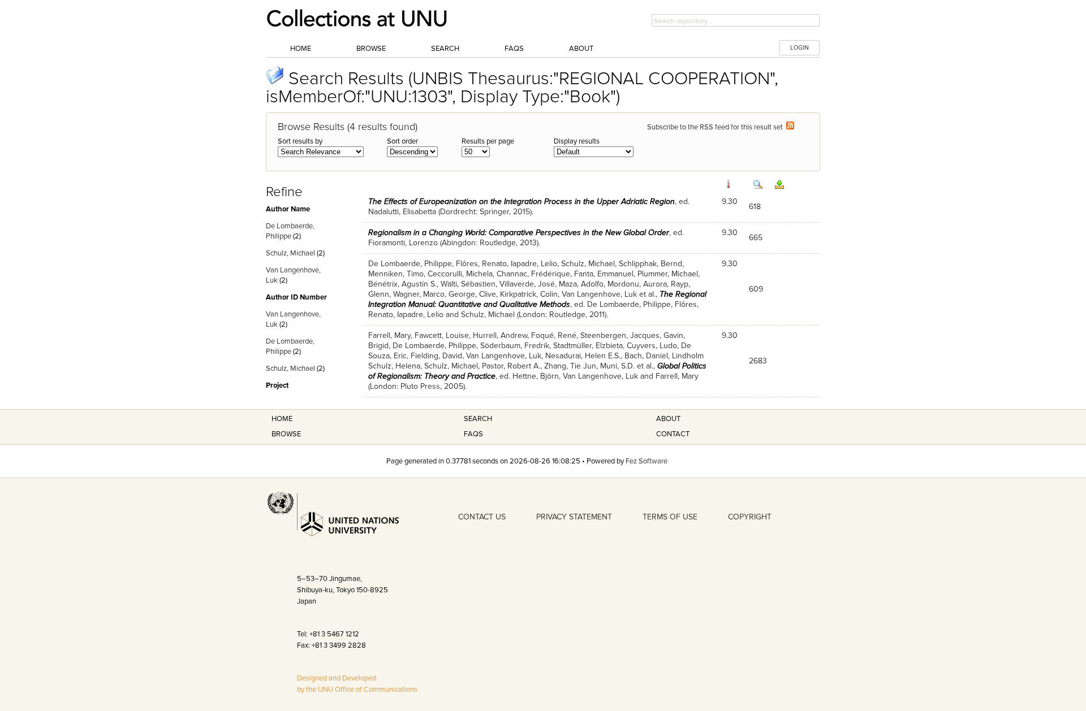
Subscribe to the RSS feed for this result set (716, 127)
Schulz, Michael (290, 253)
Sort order (402, 141)
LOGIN (799, 47)
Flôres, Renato (481, 263)
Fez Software (646, 461)
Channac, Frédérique (533, 274)
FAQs (514, 48)
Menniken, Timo (396, 274)
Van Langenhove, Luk (599, 294)
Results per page (488, 141)
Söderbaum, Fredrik (514, 345)
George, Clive (472, 294)
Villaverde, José (527, 284)
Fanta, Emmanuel (604, 274)
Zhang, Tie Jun (570, 366)
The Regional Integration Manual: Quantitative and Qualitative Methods (537, 299)
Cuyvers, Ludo (652, 345)
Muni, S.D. (617, 366)
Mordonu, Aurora (637, 284)
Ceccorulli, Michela (460, 274)
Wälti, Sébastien (468, 284)
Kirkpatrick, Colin (529, 294)
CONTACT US (482, 517)
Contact (672, 434)
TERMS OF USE (670, 517)
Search (445, 48)
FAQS (473, 434)
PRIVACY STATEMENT (574, 517)
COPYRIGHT (750, 517)
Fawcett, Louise (442, 335)
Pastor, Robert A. (511, 366)
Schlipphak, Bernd (650, 263)
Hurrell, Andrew (500, 335)
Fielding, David (436, 356)
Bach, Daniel (646, 356)
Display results (577, 141)
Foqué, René (553, 335)
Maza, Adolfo (581, 284)
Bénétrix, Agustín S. (402, 284)
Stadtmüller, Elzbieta (588, 345)
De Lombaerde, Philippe (410, 263)
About (581, 48)
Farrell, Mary (389, 335)
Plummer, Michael (667, 274)
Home (300, 48)
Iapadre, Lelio (534, 263)
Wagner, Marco (419, 294)
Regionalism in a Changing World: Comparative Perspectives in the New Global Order (518, 232)
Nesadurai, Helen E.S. (582, 356)
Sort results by (300, 141)
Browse (371, 48)
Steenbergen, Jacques (620, 335)
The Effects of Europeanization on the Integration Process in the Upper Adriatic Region (521, 201)
